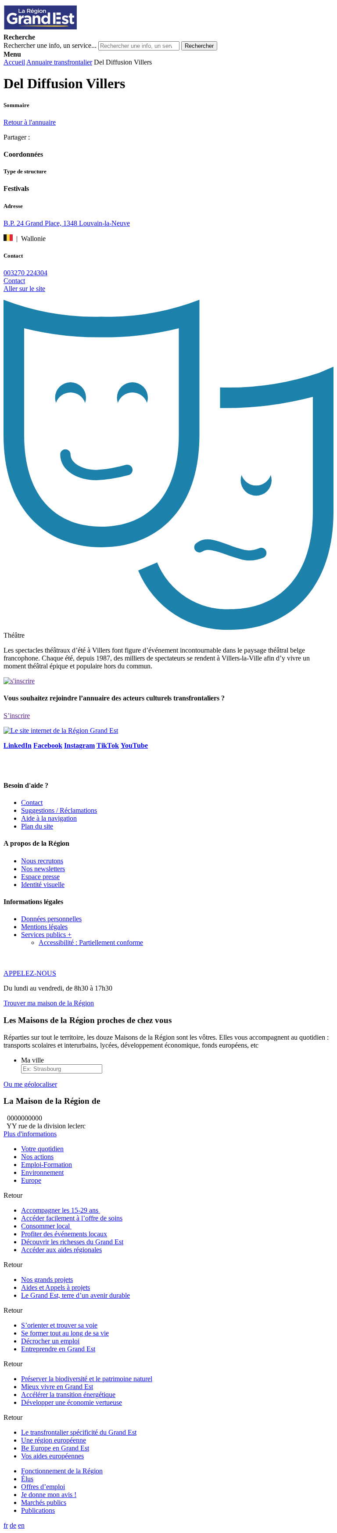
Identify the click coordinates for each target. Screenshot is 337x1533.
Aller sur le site (24, 288)
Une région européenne (53, 1440)
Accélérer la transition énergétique (68, 1394)
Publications (38, 1510)
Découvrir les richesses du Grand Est (72, 1242)
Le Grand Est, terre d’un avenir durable (75, 1295)
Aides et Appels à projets (55, 1287)
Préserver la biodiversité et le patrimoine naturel (86, 1378)
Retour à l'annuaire (30, 122)
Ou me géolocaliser (30, 1084)
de (13, 1525)
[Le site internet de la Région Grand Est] (80, 29)
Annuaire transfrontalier (59, 62)
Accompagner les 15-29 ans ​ (60, 1210)
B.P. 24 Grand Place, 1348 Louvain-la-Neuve (67, 223)
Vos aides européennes (52, 1456)
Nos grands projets (47, 1279)
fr (6, 1525)
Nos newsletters (43, 868)
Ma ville (32, 1060)
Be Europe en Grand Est (55, 1448)
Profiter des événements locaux (64, 1234)
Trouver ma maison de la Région (49, 1003)
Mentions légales (44, 926)
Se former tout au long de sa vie (65, 1333)
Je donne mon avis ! (48, 1494)
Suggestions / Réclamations (59, 810)
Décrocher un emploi (50, 1341)
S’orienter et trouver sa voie (59, 1325)
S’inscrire (17, 715)
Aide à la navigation (49, 818)
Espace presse (40, 876)
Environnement (42, 1172)
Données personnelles (51, 919)
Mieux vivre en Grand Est (57, 1386)
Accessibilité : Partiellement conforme (91, 942)
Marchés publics (43, 1502)
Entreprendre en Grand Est (58, 1349)
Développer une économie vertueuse (71, 1402)
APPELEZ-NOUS (30, 973)
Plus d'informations (30, 1134)
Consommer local (46, 1226)
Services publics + (46, 934)
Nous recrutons (42, 861)
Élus (27, 1479)
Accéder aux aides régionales (61, 1249)
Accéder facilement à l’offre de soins (71, 1218)
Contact (14, 280)
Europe (31, 1180)
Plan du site (37, 826)
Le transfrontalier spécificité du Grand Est (78, 1432)
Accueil (14, 62)
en (21, 1525)
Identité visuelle (43, 884)
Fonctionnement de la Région (62, 1471)
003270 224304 (25, 272)
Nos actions (37, 1156)
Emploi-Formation (46, 1164)
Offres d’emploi (43, 1486)
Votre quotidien (42, 1148)
